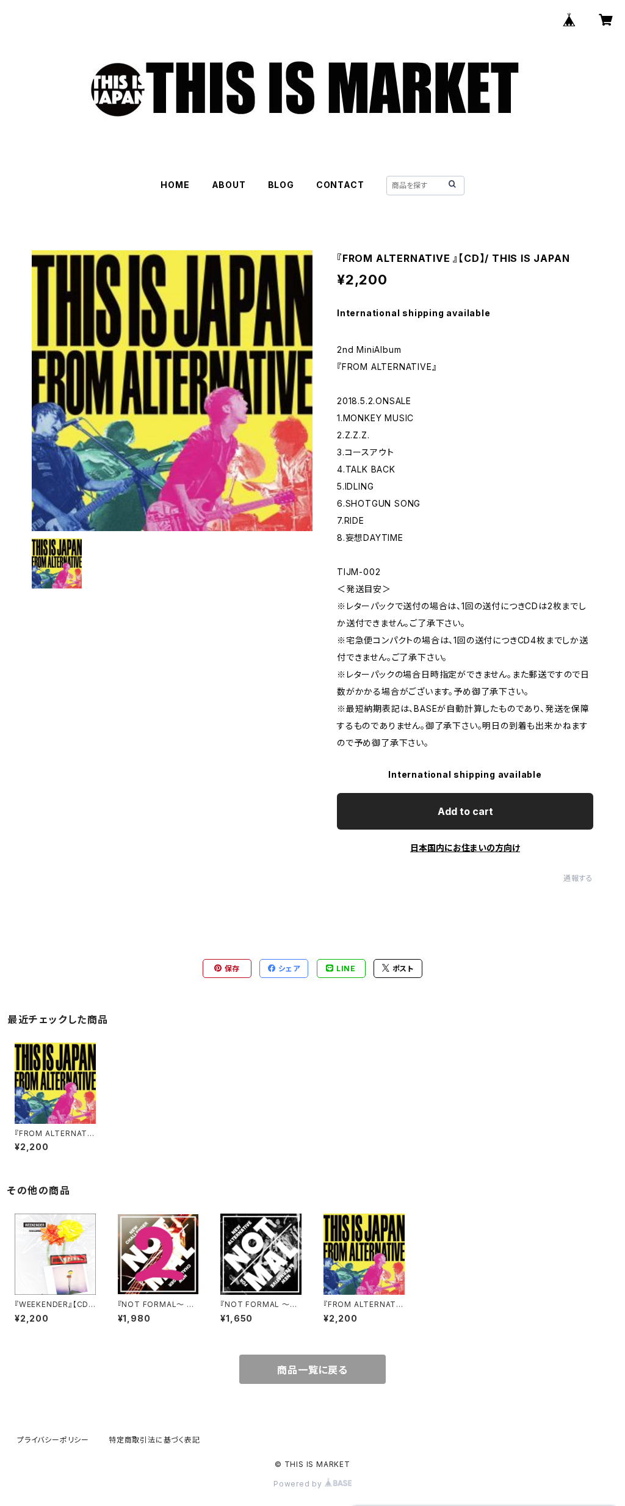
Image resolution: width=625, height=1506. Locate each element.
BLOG (281, 184)
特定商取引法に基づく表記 (154, 1439)
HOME (175, 184)
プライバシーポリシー (53, 1439)
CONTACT (340, 184)
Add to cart (465, 811)
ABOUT (229, 184)
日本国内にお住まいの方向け (465, 847)
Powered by (299, 1483)
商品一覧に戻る (312, 1370)
